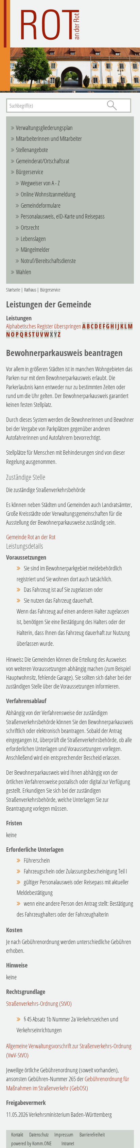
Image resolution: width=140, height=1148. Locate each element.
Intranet (68, 1143)
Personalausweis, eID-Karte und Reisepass (63, 216)
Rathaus (30, 289)
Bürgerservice (29, 172)
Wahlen (23, 272)
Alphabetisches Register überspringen (43, 326)
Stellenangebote (32, 150)
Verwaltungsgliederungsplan (44, 128)
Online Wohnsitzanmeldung (48, 194)
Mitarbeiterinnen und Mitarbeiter (49, 138)
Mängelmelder (35, 249)
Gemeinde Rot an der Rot (30, 537)
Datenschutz (39, 1134)
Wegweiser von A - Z (40, 183)
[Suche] (112, 105)
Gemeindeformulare (40, 205)
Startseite (13, 289)
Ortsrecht (30, 227)
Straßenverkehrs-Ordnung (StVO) (39, 1003)
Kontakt (17, 1134)
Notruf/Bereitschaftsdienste (48, 261)
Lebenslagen (33, 238)
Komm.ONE (42, 1143)
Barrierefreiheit (92, 1134)
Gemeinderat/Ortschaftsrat (42, 161)
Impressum (63, 1134)
